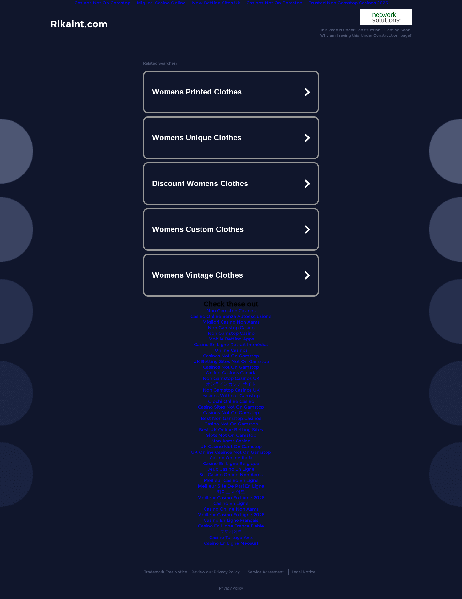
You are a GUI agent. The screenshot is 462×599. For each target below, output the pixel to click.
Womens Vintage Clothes (197, 275)
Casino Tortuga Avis (231, 537)
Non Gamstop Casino (231, 327)
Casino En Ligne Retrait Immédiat (231, 344)
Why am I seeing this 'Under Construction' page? (366, 35)
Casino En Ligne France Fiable (231, 526)
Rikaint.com (78, 23)
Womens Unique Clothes (196, 137)
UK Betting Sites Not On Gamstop (231, 361)
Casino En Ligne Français (231, 520)
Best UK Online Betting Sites (231, 429)
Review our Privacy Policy (215, 572)
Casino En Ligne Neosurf (231, 543)
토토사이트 (231, 531)
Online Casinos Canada (231, 373)
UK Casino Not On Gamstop (231, 446)
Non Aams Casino (231, 441)
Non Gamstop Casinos (231, 310)
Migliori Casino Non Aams (231, 322)
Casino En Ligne (231, 503)
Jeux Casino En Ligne (231, 469)
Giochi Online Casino (231, 401)
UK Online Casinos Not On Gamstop (231, 452)
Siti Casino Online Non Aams (231, 475)
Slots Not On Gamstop (231, 435)
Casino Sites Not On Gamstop (231, 407)
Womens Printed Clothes (197, 92)
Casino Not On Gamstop (231, 424)
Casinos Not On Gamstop (231, 356)
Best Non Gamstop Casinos (231, 418)
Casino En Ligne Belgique (231, 463)
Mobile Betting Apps (231, 339)
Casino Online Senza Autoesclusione (231, 316)
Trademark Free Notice (165, 572)
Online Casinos (231, 350)
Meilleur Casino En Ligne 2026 (231, 497)
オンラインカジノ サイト (231, 384)
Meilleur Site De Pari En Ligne (231, 486)
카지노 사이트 (231, 492)
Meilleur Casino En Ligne (231, 480)
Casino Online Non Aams (231, 509)
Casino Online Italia (231, 458)
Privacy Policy (231, 588)
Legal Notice (303, 572)
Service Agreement (266, 572)
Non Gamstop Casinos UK (231, 378)
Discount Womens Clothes (200, 183)
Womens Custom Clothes (198, 229)
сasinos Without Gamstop (231, 395)
